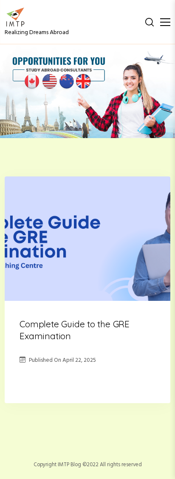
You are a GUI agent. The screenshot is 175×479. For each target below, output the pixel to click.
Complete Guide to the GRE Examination (75, 329)
